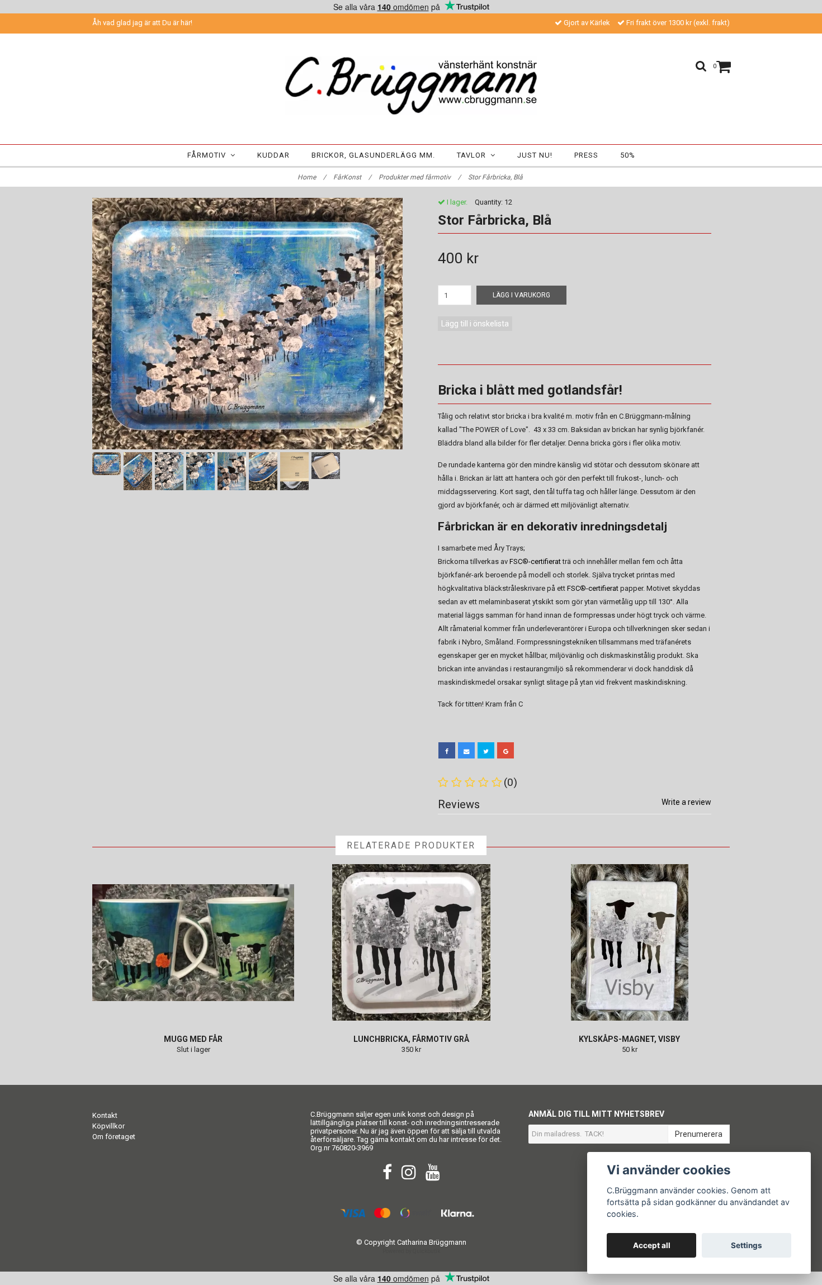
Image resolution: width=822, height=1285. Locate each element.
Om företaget (113, 1136)
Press (586, 155)
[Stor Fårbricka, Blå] (247, 323)
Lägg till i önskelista (475, 323)
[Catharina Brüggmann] (411, 85)
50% (627, 155)
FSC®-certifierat (535, 561)
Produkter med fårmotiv (420, 177)
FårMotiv (208, 155)
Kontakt (104, 1115)
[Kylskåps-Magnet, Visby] (629, 942)
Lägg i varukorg (521, 295)
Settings (746, 1245)
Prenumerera (698, 1134)
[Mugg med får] (193, 942)
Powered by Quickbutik (411, 1251)
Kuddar (273, 155)
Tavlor (473, 155)
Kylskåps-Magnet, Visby (629, 1039)
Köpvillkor (108, 1126)
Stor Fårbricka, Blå (496, 177)
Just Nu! (534, 155)
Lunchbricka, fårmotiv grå (411, 1039)
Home (311, 177)
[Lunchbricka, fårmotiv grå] (411, 942)
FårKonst (352, 177)
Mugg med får (193, 1039)
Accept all (651, 1245)
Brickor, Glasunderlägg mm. (373, 155)
